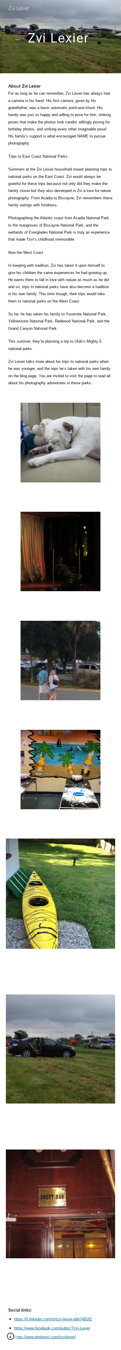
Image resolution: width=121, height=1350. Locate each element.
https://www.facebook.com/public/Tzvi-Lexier (52, 1328)
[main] (60, 36)
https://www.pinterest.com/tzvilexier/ (45, 1337)
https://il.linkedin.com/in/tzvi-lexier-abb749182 (53, 1319)
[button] (11, 1338)
